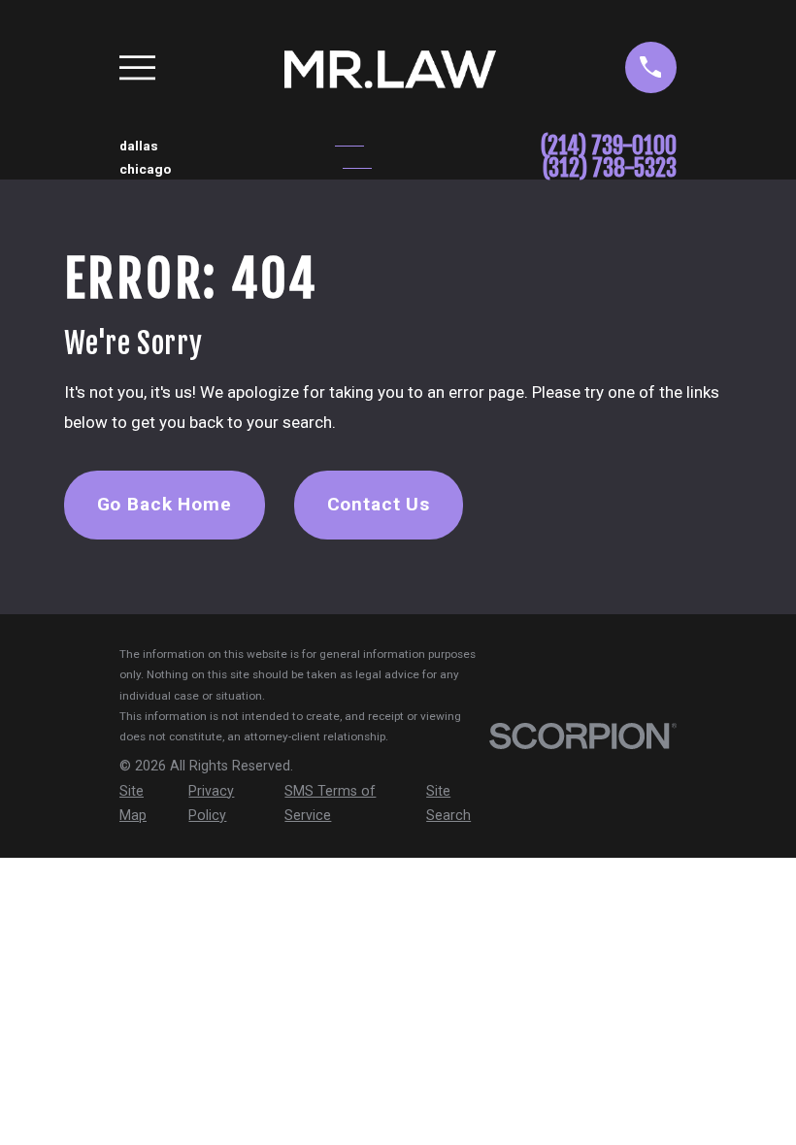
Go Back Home (164, 504)
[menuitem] (142, 804)
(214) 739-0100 (609, 146)
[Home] (390, 67)
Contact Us (379, 504)
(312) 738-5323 (610, 168)
